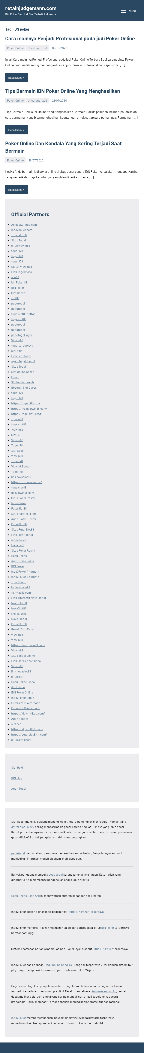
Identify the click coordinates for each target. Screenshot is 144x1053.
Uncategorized (37, 48)
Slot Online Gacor (22, 371)
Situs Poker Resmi (23, 498)
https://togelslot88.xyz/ (27, 413)
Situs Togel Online (23, 655)
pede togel (56, 874)
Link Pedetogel (21, 356)
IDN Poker (17, 287)
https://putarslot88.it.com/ (29, 734)
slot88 (15, 298)
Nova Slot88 (19, 603)
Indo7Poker (18, 503)
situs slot (17, 676)
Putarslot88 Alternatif (25, 703)
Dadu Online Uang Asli (25, 895)
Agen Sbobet (19, 718)
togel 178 (17, 251)
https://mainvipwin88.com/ (29, 408)
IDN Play (16, 778)
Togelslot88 (19, 235)
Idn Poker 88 (19, 282)
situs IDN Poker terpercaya (86, 911)
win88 (15, 277)
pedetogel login (21, 335)
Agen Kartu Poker (22, 561)
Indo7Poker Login (22, 697)
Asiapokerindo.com (24, 224)
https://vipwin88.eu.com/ (28, 713)
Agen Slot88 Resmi (23, 519)
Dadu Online (19, 555)
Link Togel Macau (22, 272)
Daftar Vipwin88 (21, 266)
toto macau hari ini (104, 991)
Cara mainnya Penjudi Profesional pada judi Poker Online (70, 38)
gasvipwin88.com (22, 492)
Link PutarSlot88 (22, 534)
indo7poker (18, 540)
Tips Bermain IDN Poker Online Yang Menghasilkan (62, 91)
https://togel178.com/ (25, 403)
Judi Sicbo (18, 687)
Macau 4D (17, 545)
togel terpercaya (22, 345)
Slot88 (15, 434)
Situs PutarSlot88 (22, 529)
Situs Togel (18, 240)
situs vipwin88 (20, 245)
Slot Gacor (18, 293)
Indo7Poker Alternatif (25, 571)
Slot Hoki (17, 767)
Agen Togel (18, 788)
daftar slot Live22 (22, 826)
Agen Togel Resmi (23, 361)
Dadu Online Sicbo (23, 682)
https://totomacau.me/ (26, 482)
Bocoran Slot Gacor (23, 387)
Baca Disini (15, 77)
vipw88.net (18, 582)
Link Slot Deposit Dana (26, 661)
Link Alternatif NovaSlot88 (28, 597)
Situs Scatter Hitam (24, 513)
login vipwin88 (20, 587)
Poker (15, 377)
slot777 (16, 724)
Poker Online (15, 48)
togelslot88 (18, 319)
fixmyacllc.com (21, 592)
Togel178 (17, 445)
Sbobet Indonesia (22, 382)
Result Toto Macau (23, 629)
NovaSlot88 (18, 608)
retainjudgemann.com (30, 8)
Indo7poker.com (21, 229)
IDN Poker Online (22, 692)
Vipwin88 (17, 340)
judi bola (16, 350)
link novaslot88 (21, 477)
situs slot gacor (21, 739)
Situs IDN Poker (103, 948)
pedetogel (18, 303)
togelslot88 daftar (23, 314)
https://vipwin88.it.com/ (27, 729)
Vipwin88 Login (21, 466)
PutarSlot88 (19, 508)
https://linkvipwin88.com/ (28, 645)
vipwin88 (17, 419)
